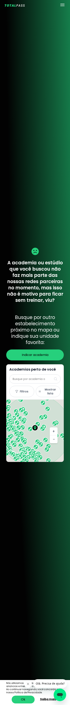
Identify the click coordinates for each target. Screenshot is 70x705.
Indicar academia (35, 355)
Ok (23, 699)
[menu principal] (62, 5)
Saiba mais (48, 699)
